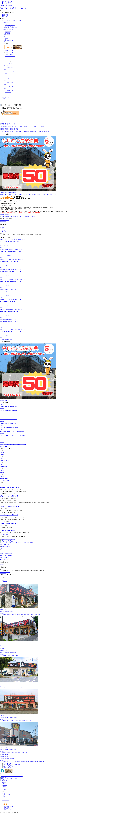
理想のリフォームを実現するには (11, 27)
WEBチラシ (5, 97)
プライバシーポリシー (9, 809)
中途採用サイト (8, 41)
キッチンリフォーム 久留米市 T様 (9, 506)
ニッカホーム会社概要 (7, 2)
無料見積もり (5, 15)
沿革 (5, 39)
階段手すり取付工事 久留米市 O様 (9, 487)
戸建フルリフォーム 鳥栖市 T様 (9, 496)
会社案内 (4, 36)
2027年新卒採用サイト (9, 40)
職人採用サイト (8, 808)
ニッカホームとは (6, 22)
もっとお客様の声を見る (5, 534)
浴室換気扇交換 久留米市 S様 (8, 523)
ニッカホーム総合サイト (7, 1)
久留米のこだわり (5, 796)
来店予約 (5, 16)
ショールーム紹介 (5, 800)
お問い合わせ (5, 14)
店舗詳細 (2, 564)
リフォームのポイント (7, 59)
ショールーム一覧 (6, 3)
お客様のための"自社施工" (10, 25)
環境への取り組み (8, 34)
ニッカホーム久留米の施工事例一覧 (7, 339)
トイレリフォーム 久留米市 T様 (9, 515)
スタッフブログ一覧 (4, 480)
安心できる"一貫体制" (9, 26)
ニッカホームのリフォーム (11, 20)
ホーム (3, 793)
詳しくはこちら (3, 400)
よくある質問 (7, 32)
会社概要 (6, 38)
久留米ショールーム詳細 (5, 214)
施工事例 (5, 98)
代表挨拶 (6, 24)
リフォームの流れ (8, 31)
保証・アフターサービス (9, 33)
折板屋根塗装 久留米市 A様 (7, 530)
